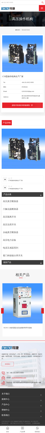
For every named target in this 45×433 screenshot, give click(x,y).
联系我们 (7, 364)
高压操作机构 (26, 30)
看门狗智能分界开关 (13, 255)
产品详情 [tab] (7, 123)
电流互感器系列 (10, 248)
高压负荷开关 (9, 224)
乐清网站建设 (36, 423)
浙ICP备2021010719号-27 (17, 423)
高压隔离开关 (9, 217)
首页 (18, 30)
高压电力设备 (9, 240)
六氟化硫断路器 (10, 209)
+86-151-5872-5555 (28, 82)
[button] (42, 311)
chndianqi (25, 87)
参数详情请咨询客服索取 (21, 105)
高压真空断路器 (10, 201)
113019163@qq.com (28, 91)
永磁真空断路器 (10, 232)
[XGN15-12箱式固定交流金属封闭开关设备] (22, 303)
